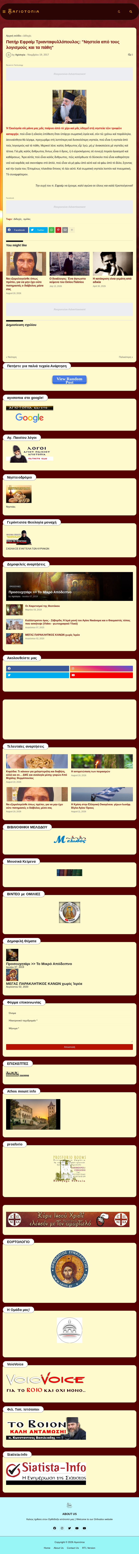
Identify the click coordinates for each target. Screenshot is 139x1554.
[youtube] (101, 675)
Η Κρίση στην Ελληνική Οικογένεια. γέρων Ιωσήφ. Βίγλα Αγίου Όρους (101, 806)
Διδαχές (27, 35)
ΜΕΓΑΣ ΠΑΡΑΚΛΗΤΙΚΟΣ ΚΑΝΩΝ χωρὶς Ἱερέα (52, 634)
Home (47, 1548)
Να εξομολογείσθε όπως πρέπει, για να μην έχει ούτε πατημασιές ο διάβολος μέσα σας (24, 284)
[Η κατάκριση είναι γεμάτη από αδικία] (113, 264)
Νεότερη (12, 357)
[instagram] (101, 669)
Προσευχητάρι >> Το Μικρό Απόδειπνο (40, 592)
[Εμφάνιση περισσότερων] (72, 230)
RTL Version (88, 1548)
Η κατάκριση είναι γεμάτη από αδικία (112, 280)
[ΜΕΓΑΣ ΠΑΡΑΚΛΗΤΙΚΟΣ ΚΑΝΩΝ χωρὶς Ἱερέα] (14, 638)
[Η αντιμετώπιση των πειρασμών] (102, 761)
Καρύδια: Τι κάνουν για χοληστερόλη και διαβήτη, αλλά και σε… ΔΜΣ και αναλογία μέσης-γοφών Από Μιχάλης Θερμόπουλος (36, 774)
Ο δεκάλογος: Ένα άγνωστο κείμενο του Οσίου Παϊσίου (67, 280)
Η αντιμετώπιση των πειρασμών (90, 771)
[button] (4, 12)
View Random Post (69, 379)
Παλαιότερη (125, 357)
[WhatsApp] (51, 230)
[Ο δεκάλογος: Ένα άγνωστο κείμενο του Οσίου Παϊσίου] (69, 264)
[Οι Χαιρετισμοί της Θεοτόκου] (14, 609)
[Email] (65, 230)
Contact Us (73, 1548)
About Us (59, 1548)
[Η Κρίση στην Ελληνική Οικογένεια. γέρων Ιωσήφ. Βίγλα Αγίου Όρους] (102, 794)
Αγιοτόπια (79, 1542)
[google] (37, 682)
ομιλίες (27, 219)
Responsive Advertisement (69, 73)
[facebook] (37, 669)
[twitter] (37, 675)
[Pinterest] (58, 230)
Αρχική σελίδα (13, 35)
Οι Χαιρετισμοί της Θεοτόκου (42, 605)
